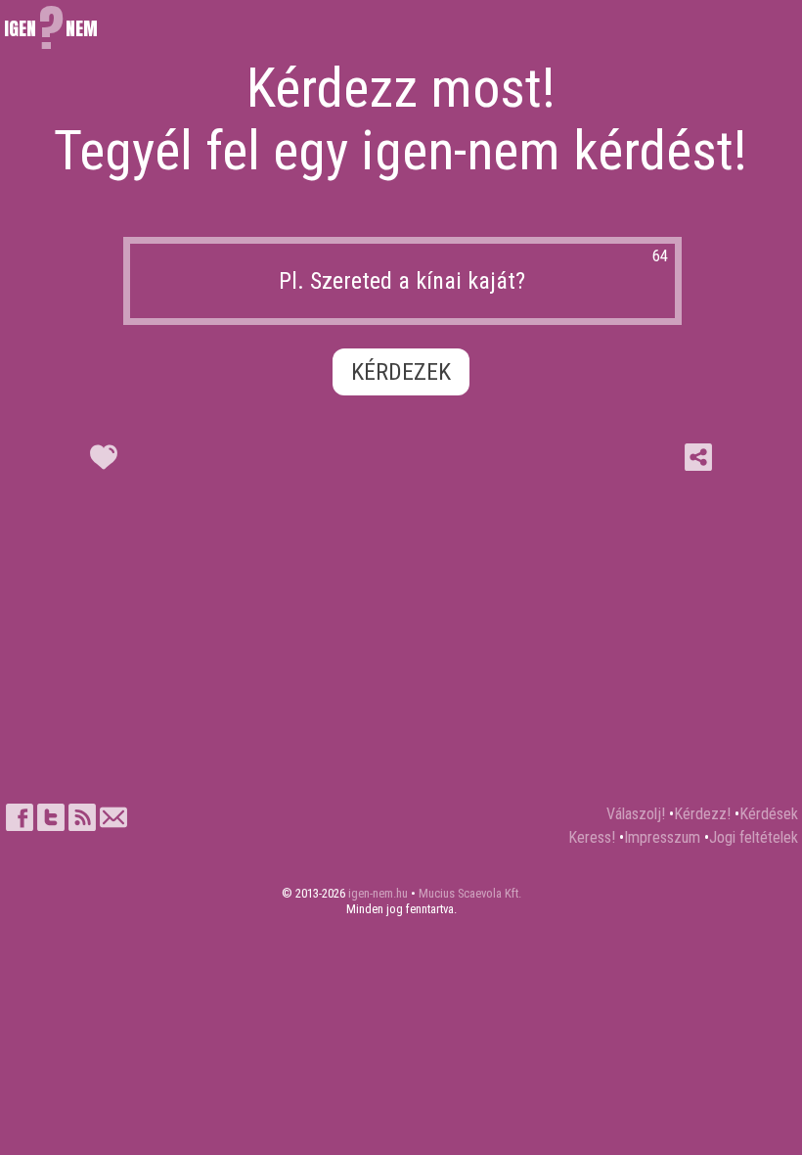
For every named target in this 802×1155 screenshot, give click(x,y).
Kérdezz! (702, 814)
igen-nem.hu (378, 893)
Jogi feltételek (753, 837)
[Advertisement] (401, 642)
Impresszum (662, 837)
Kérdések (768, 814)
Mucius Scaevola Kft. (470, 893)
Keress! (591, 837)
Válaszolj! (635, 814)
